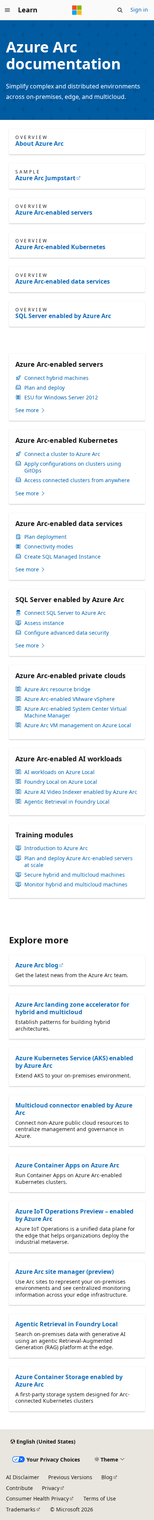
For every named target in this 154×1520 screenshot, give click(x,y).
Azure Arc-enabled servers (53, 212)
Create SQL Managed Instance (62, 556)
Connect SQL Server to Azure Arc (65, 613)
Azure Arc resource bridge (57, 689)
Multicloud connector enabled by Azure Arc (73, 1109)
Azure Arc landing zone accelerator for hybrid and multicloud (72, 1008)
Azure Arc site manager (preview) (64, 1271)
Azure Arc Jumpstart (45, 178)
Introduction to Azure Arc (56, 848)
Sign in (139, 9)
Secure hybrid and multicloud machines (74, 874)
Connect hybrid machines (56, 378)
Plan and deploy (44, 387)
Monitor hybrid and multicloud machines (75, 884)
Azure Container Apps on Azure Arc (67, 1165)
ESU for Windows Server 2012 (61, 397)
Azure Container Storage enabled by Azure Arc (69, 1380)
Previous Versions (70, 1477)
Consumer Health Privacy (37, 1498)
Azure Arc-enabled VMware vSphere (69, 699)
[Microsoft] (77, 10)
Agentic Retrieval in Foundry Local (67, 801)
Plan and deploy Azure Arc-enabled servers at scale (78, 861)
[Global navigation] (7, 10)
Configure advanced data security (66, 632)
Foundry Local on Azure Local (60, 782)
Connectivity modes (48, 546)
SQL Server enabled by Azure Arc (63, 316)
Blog (107, 1477)
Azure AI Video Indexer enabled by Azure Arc (80, 792)
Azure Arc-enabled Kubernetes (60, 247)
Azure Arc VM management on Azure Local (77, 725)
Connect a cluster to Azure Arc (62, 454)
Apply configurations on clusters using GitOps (72, 467)
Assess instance (44, 623)
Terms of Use (99, 1498)
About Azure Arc (39, 143)
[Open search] (120, 10)
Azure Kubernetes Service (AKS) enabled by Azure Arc (74, 1061)
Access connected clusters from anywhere (77, 480)
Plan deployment (45, 537)
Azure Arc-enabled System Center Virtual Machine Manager (75, 712)
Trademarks (21, 1509)
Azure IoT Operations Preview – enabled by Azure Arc (74, 1215)
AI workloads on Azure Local (59, 772)
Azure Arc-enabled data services (62, 281)
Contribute (19, 1488)
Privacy (50, 1488)
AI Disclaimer (22, 1477)
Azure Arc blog (36, 965)
